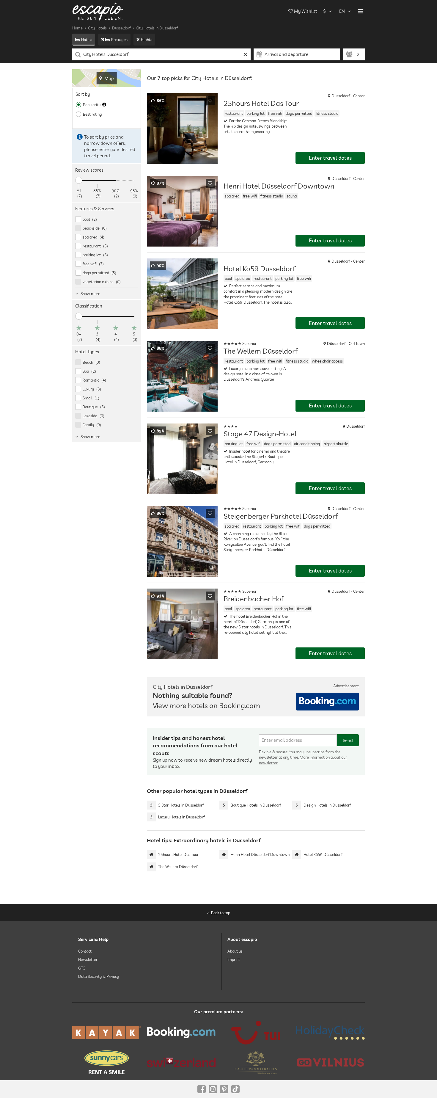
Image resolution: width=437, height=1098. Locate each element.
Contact (85, 951)
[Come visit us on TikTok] (235, 1089)
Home (77, 28)
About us (235, 951)
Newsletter (88, 959)
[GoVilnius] (330, 1062)
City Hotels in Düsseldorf (157, 28)
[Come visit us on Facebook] (201, 1089)
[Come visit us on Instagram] (213, 1089)
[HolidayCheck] (330, 1032)
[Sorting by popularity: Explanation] (104, 105)
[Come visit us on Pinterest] (224, 1089)
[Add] (210, 100)
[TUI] (255, 1032)
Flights (146, 39)
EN (342, 11)
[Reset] (245, 54)
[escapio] (97, 11)
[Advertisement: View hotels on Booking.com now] (327, 701)
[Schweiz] (181, 1062)
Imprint (233, 959)
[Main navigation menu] (361, 11)
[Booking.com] (181, 1032)
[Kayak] (106, 1032)
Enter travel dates (330, 157)
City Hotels (97, 28)
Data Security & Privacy (98, 976)
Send (348, 740)
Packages (119, 39)
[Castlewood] (255, 1062)
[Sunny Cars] (106, 1062)
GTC (81, 968)
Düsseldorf (121, 28)
